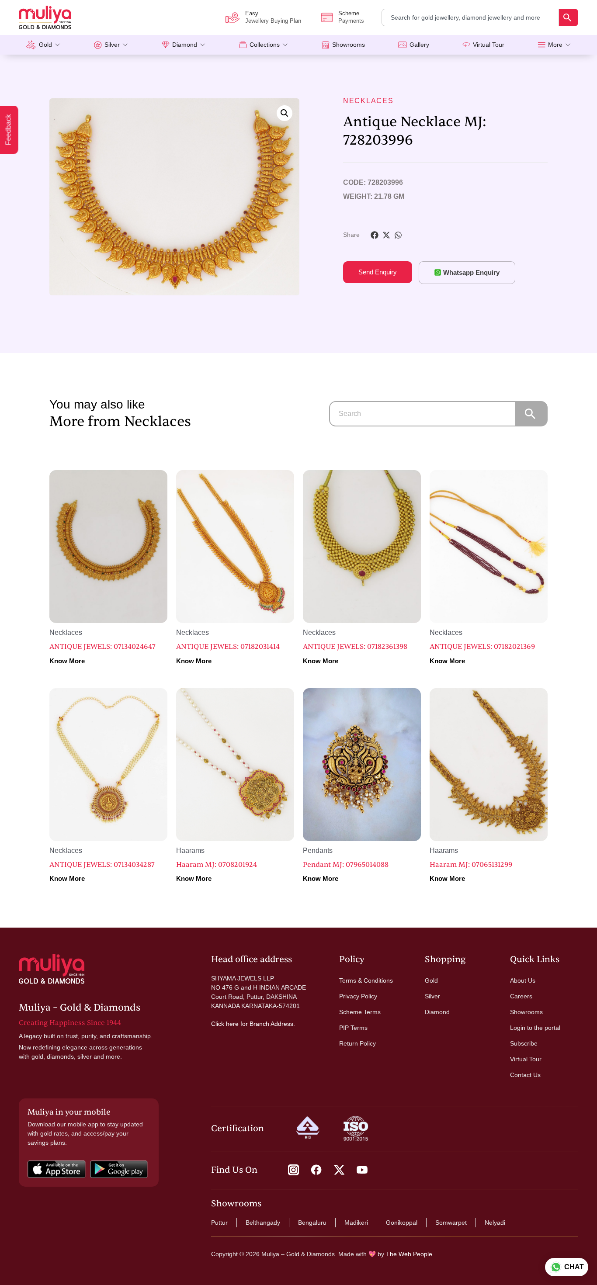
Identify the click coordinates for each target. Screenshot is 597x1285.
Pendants (318, 850)
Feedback (8, 129)
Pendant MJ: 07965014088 (346, 864)
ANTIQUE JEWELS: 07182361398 (355, 646)
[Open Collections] (285, 44)
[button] (284, 113)
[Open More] (568, 44)
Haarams (190, 850)
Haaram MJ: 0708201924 (216, 864)
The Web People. (410, 1253)
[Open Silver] (125, 44)
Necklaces (368, 100)
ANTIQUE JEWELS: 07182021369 (482, 646)
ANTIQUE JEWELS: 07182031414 (228, 646)
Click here (225, 1023)
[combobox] (470, 17)
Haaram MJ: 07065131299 (471, 864)
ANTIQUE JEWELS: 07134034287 (102, 864)
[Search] (568, 17)
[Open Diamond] (202, 44)
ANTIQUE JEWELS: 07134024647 (102, 646)
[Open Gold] (57, 44)
